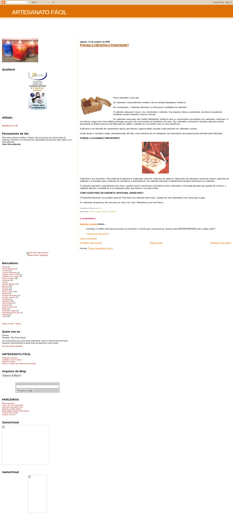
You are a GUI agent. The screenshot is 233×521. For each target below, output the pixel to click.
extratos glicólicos (9, 284)
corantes (5, 271)
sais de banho (7, 303)
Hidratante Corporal (9, 358)
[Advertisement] (116, 27)
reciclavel (5, 299)
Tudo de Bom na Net (10, 413)
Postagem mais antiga (220, 243)
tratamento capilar (9, 311)
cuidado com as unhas (10, 274)
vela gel (5, 314)
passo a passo (7, 292)
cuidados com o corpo (10, 276)
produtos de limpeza (10, 295)
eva (3, 282)
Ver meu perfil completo (12, 346)
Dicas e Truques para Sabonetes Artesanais (19, 363)
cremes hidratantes (9, 273)
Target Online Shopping (37, 255)
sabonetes (112, 211)
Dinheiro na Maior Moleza (12, 409)
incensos (5, 288)
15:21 (100, 208)
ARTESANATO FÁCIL (39, 12)
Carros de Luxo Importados (12, 405)
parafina (5, 290)
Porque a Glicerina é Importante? (104, 45)
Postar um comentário (88, 238)
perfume (5, 293)
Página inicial (156, 243)
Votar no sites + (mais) (11, 324)
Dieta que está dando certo (12, 407)
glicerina (105, 211)
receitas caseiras (8, 297)
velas (4, 316)
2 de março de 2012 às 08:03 (97, 234)
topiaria (5, 309)
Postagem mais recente (91, 243)
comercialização (8, 269)
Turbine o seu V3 (8, 415)
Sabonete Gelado (8, 362)
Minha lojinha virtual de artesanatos (15, 411)
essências (6, 280)
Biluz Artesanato (8, 403)
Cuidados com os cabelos (12, 360)
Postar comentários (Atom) (100, 248)
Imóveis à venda (88, 224)
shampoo (5, 305)
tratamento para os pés (11, 313)
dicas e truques (95, 211)
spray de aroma (8, 307)
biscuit (4, 267)
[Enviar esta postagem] (102, 208)
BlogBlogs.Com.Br (10, 126)
